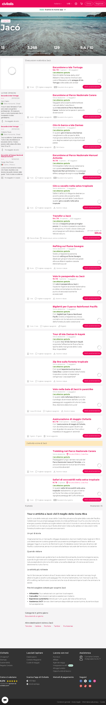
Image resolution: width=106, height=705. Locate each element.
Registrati (99, 4)
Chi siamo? (4, 657)
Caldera (38, 626)
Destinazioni (31, 657)
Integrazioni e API (60, 665)
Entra (89, 4)
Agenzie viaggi (59, 663)
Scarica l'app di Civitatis (37, 677)
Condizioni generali (63, 702)
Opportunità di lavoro (62, 671)
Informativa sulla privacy (90, 702)
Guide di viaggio (33, 663)
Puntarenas (68, 626)
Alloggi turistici (59, 668)
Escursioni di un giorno (34, 616)
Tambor (57, 626)
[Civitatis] (8, 3)
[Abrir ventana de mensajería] (5, 700)
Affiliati (55, 660)
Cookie (102, 702)
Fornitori (56, 657)
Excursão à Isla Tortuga (10, 95)
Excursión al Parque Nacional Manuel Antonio (12, 155)
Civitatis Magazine (33, 660)
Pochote (47, 626)
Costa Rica (5, 21)
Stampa (3, 660)
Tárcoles (28, 626)
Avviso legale (76, 702)
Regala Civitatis (6, 665)
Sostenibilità (5, 663)
